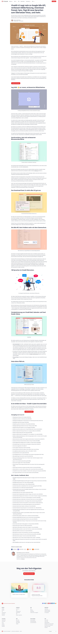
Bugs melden (18, 622)
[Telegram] (54, 603)
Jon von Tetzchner (17, 20)
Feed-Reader (32, 611)
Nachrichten (23, 1)
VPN (18, 1)
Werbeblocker (18, 612)
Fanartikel (3, 626)
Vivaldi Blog (46, 608)
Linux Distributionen (33, 622)
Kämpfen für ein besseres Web (49, 623)
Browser (10, 1)
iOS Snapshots (47, 612)
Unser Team (46, 621)
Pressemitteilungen (33, 621)
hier (32, 224)
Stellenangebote (47, 622)
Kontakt (17, 623)
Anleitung (36, 170)
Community (28, 1)
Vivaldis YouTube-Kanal (34, 354)
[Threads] (45, 603)
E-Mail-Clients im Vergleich (34, 612)
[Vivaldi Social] (42, 603)
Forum (3, 622)
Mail (15, 1)
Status (21, 631)
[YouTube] (48, 603)
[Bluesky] (44, 603)
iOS (2, 611)
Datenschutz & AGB (47, 626)
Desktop (3, 608)
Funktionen (17, 608)
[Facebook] (51, 603)
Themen (3, 623)
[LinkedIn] (52, 603)
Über (33, 1)
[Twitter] (47, 603)
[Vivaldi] (5, 1)
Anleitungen (18, 621)
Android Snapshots (47, 611)
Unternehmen (4, 612)
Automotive (3, 613)
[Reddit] (55, 603)
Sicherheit (46, 627)
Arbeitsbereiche (18, 611)
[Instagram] (49, 603)
